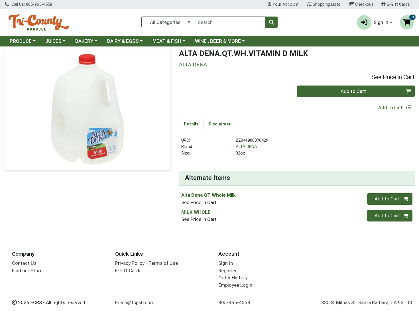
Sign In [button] (381, 22)
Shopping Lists (326, 4)
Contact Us (24, 263)
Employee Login (235, 285)
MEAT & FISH (166, 41)
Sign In (225, 263)
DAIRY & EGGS (123, 41)
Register (227, 270)
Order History (232, 277)
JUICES (53, 41)
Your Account (285, 4)
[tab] (191, 123)
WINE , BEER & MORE (218, 41)
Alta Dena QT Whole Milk (208, 195)
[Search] (271, 22)
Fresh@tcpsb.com (134, 302)
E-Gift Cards (398, 4)
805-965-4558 (234, 302)
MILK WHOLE (196, 212)
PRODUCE (21, 41)
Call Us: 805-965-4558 (31, 4)
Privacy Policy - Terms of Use (146, 263)
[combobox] (229, 22)
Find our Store (27, 270)
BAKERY (84, 41)
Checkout (363, 4)
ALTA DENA (246, 146)
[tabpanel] (297, 149)
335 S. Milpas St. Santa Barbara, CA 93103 (366, 302)
